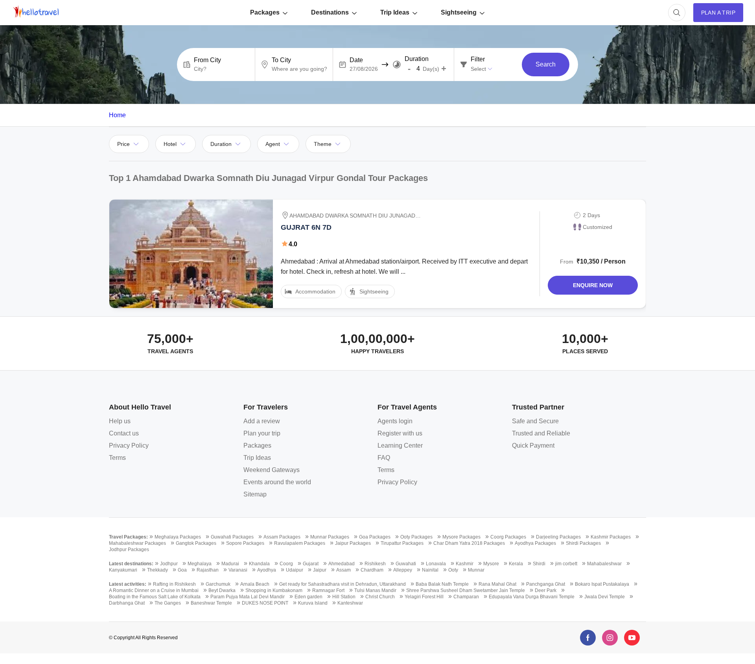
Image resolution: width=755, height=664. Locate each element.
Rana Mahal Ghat (497, 584)
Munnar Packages (329, 537)
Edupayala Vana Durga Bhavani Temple (532, 596)
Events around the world (277, 482)
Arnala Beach (254, 584)
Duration (417, 59)
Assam (343, 570)
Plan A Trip (718, 12)
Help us (120, 421)
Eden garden (308, 596)
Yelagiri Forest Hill (424, 596)
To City (281, 60)
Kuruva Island (313, 603)
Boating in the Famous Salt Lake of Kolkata (155, 596)
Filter (478, 59)
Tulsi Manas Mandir (375, 590)
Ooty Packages (416, 537)
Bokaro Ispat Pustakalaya (602, 584)
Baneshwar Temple (211, 603)
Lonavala (436, 563)
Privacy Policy (129, 445)
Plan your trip (261, 433)
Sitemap (255, 494)
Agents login (395, 421)
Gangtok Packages (196, 543)
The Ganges (168, 603)
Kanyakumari (123, 570)
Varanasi (237, 570)
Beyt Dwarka (222, 590)
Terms (117, 457)
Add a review (261, 421)
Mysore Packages (461, 537)
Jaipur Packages (353, 543)
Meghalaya (200, 563)
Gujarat (311, 563)
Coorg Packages (508, 537)
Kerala (516, 563)
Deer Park (545, 590)
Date (356, 60)
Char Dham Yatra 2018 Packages (469, 543)
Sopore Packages (245, 543)
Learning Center (400, 445)
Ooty (453, 570)
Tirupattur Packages (402, 543)
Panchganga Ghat (545, 584)
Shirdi (539, 563)
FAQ (384, 457)
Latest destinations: (131, 563)
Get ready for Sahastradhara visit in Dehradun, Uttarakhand (342, 584)
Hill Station (343, 596)
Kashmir (464, 563)
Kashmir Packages (611, 537)
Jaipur (319, 570)
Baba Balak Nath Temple (442, 584)
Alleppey (402, 570)
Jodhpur (169, 563)
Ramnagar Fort (328, 590)
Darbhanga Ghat (127, 603)
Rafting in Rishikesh (174, 584)
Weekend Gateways (271, 470)
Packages (265, 12)
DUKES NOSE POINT (265, 603)
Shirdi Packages (583, 543)
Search (546, 64)
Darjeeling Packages (558, 537)
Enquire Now (593, 285)
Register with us (400, 433)
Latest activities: (127, 584)
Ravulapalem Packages (299, 543)
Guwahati (406, 563)
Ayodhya (266, 570)
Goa (182, 570)
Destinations (330, 12)
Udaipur (294, 570)
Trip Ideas (394, 12)
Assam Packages (281, 537)
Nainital (430, 570)
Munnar (476, 570)
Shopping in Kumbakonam (273, 590)
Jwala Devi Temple (604, 596)
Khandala (259, 563)
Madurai (230, 563)
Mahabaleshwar (604, 563)
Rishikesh (375, 563)
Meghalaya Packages (178, 537)
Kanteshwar (350, 603)
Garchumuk (218, 584)
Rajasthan (208, 570)
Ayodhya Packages (535, 543)
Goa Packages (374, 537)
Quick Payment (533, 445)
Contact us (124, 433)
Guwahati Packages (232, 537)
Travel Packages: (128, 537)
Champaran (466, 596)
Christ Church (380, 596)
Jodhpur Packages (129, 549)
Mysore (491, 563)
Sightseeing (459, 12)
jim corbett (566, 563)
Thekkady (157, 570)
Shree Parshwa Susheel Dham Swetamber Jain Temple (465, 590)
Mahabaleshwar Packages (137, 543)
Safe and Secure (535, 421)
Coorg (286, 563)
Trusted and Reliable (541, 433)
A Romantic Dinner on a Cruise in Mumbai (154, 590)
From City (207, 60)
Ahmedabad (341, 563)
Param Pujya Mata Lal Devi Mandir (247, 596)
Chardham (372, 570)
